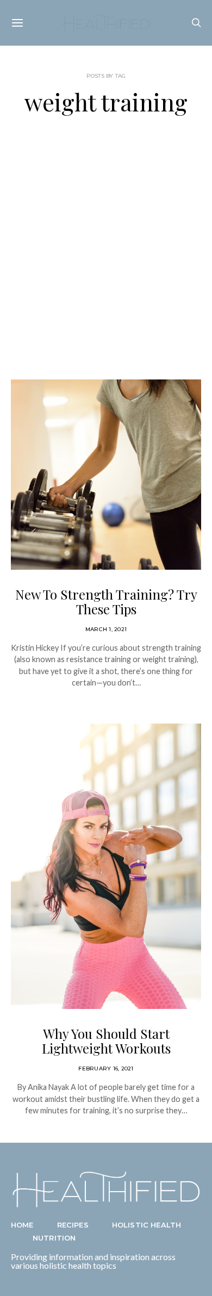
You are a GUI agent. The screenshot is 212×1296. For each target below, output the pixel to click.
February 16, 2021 (105, 1068)
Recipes (73, 1224)
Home (22, 1224)
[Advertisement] (106, 247)
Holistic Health (146, 1224)
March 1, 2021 (106, 629)
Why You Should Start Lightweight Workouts (106, 1041)
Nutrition (54, 1237)
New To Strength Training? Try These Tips (106, 601)
